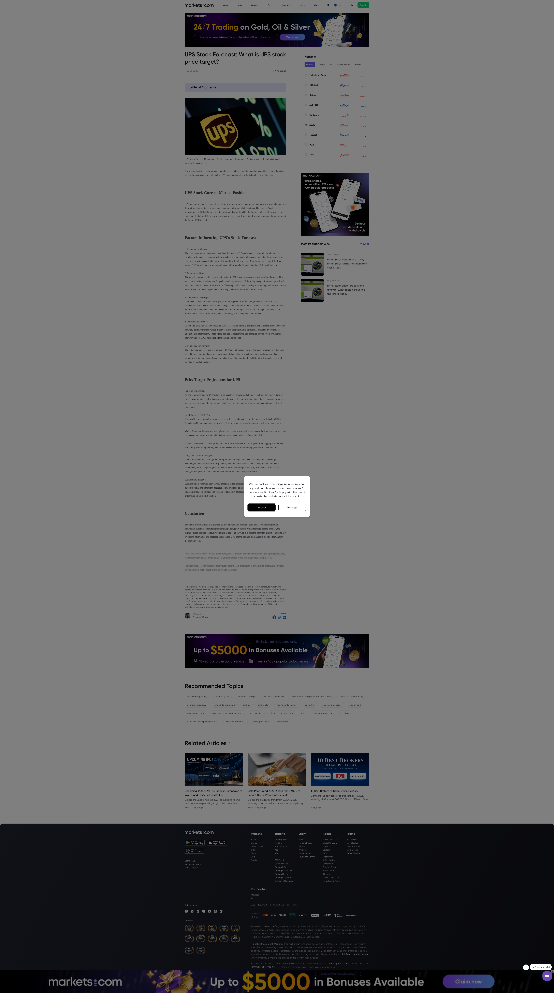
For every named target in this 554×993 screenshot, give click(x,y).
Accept (261, 507)
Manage (292, 507)
